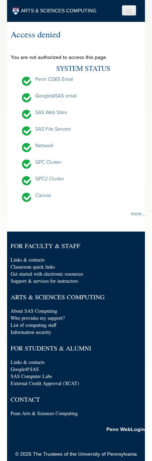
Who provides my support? (38, 318)
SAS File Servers (53, 129)
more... (138, 214)
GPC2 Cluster (49, 179)
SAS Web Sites (51, 112)
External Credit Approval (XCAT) (45, 383)
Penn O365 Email (54, 79)
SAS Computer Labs (31, 376)
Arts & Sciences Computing (58, 297)
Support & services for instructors (44, 280)
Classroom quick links (33, 266)
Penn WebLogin (125, 429)
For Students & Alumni (51, 348)
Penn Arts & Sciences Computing (44, 413)
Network (44, 146)
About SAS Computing (34, 310)
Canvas (43, 195)
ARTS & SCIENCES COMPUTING (59, 10)
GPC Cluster (48, 162)
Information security (31, 332)
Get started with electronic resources (47, 273)
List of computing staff (33, 325)
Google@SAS (25, 369)
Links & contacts (28, 259)
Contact (25, 399)
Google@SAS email (56, 96)
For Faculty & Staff (45, 245)
